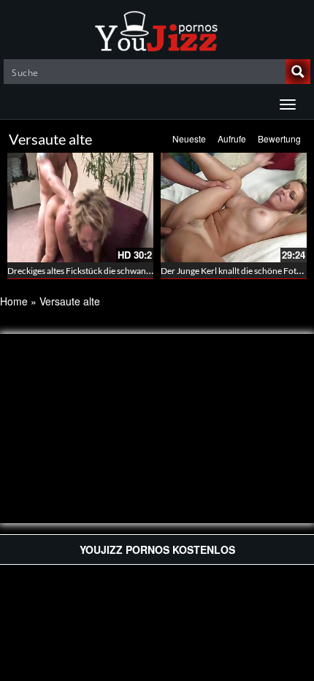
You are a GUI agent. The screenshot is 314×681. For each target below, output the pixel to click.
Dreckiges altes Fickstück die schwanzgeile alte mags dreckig (120, 270)
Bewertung (279, 138)
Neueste (189, 138)
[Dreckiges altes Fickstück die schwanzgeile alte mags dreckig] (80, 207)
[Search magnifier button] (298, 71)
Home (14, 301)
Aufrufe (232, 138)
